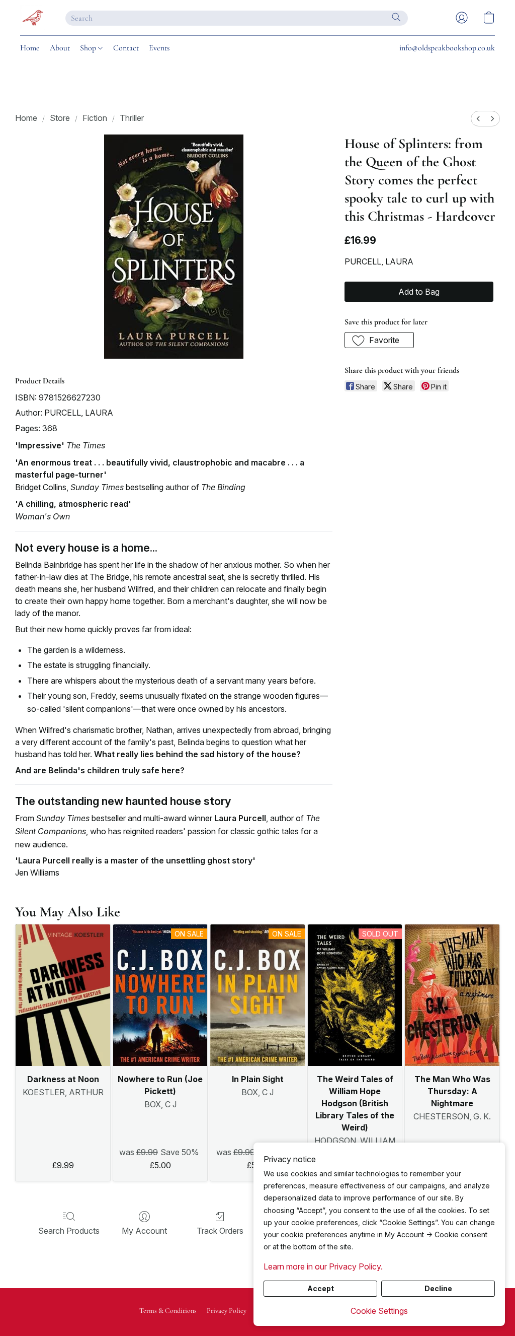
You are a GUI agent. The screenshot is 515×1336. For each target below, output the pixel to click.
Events (159, 48)
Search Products (69, 1231)
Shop (89, 48)
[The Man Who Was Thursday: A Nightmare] (452, 995)
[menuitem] (478, 118)
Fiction (94, 118)
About (60, 48)
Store (60, 118)
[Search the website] (396, 17)
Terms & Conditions (168, 1310)
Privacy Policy (226, 1310)
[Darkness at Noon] (63, 995)
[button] (32, 17)
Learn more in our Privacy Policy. (323, 1266)
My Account (144, 1231)
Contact (126, 48)
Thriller (132, 118)
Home (30, 48)
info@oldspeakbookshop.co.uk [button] (447, 48)
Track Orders (220, 1231)
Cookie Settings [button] (379, 1311)
